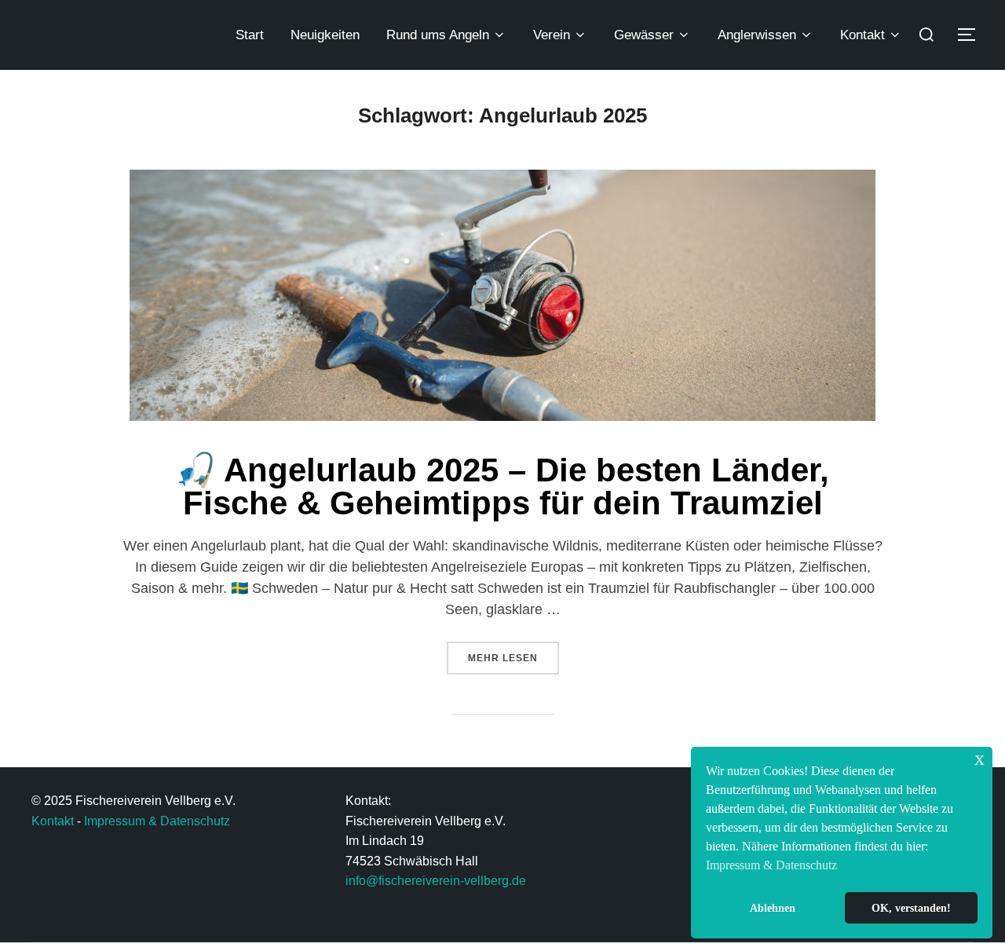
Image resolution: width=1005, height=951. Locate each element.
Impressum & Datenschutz (157, 821)
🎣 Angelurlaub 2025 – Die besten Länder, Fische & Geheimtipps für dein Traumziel (502, 486)
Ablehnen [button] (772, 908)
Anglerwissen (757, 34)
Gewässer (644, 34)
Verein (551, 34)
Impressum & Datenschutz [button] (771, 865)
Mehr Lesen (513, 653)
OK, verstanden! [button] (911, 908)
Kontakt (862, 34)
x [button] (979, 758)
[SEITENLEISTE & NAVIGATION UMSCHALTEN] (972, 34)
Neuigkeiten (325, 34)
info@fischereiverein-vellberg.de (435, 880)
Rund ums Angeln (437, 34)
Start (250, 34)
